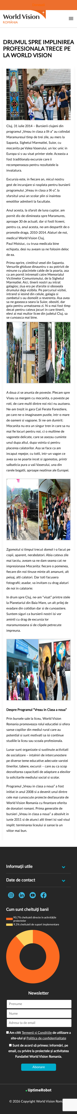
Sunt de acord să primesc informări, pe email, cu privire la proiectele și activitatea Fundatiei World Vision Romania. (38, 1051)
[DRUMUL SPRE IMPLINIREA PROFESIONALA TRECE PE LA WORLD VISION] (38, 94)
